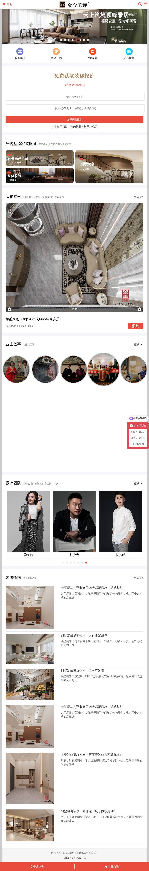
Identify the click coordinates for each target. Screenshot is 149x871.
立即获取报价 (74, 119)
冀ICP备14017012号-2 (75, 857)
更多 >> (138, 196)
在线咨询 (113, 866)
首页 (9, 4)
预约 (135, 326)
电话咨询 (38, 866)
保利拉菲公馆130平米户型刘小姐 (74, 405)
